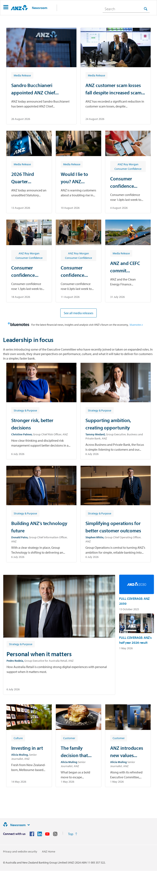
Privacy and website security (20, 851)
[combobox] (126, 9)
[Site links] (28, 825)
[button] (5, 7)
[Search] (145, 8)
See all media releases (78, 313)
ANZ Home (48, 851)
